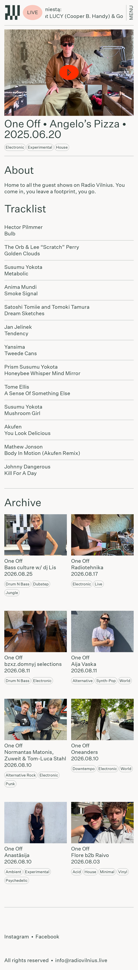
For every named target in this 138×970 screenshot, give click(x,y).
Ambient (13, 872)
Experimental (40, 147)
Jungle (12, 592)
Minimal (107, 872)
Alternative (83, 680)
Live (98, 584)
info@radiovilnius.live (81, 960)
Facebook (47, 936)
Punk (10, 784)
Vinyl (122, 872)
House (62, 147)
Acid (77, 872)
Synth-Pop (106, 680)
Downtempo (84, 768)
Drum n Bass (17, 584)
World (124, 680)
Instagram (16, 936)
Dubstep (41, 584)
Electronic (15, 147)
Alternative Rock (21, 775)
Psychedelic (17, 880)
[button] (69, 72)
